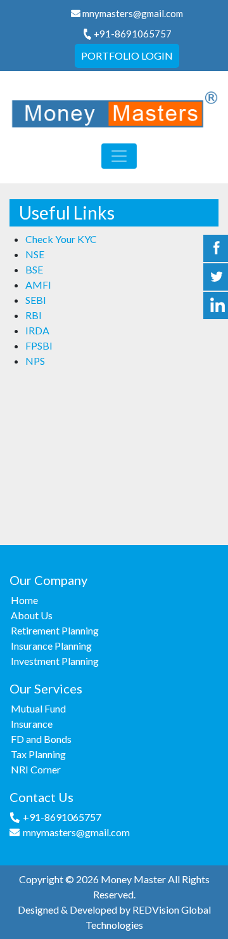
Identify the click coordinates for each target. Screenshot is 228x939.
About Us (32, 615)
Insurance (32, 724)
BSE (34, 269)
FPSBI (39, 345)
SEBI (35, 300)
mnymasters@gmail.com (132, 13)
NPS (35, 361)
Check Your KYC (61, 239)
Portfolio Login (127, 55)
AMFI (38, 285)
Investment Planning (55, 661)
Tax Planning (38, 754)
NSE (34, 254)
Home (24, 600)
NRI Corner (36, 769)
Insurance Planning (51, 646)
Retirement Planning (55, 630)
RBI (33, 315)
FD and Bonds (41, 739)
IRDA (37, 330)
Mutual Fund (38, 708)
